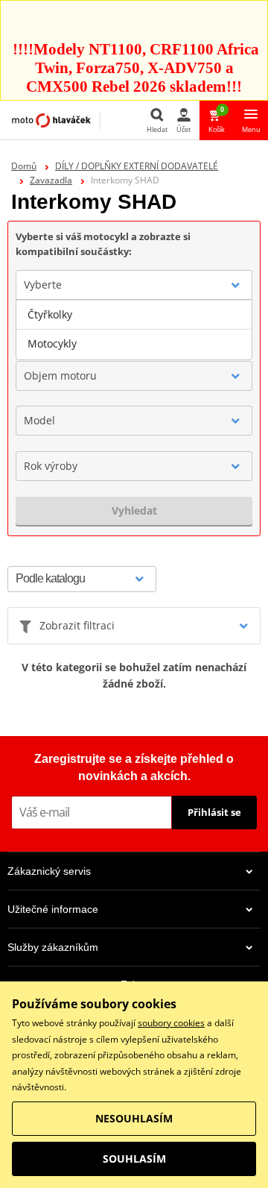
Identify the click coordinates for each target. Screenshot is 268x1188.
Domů (23, 166)
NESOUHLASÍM (134, 1118)
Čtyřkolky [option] (50, 314)
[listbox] (134, 329)
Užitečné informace (52, 909)
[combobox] (134, 285)
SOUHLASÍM (134, 1158)
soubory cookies (171, 1022)
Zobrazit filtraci (77, 625)
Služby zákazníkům (52, 947)
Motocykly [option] (52, 343)
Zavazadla (51, 180)
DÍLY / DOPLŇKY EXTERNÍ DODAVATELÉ (136, 166)
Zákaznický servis (49, 871)
